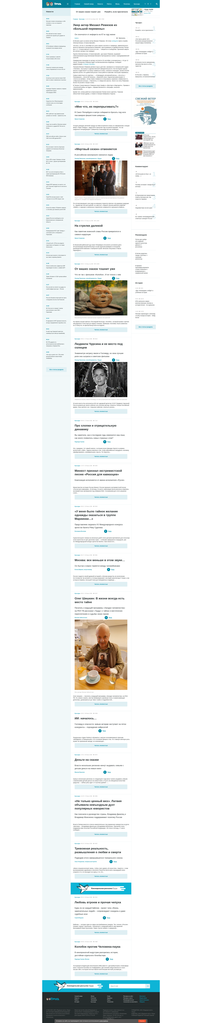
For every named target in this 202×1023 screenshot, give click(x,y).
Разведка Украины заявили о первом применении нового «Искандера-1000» (56, 90)
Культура (137, 4)
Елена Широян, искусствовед (83, 569)
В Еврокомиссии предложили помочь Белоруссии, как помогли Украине (145, 197)
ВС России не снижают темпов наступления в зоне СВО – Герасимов (54, 310)
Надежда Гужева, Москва (82, 959)
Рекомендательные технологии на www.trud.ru (130, 1000)
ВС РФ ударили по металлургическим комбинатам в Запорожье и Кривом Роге (55, 344)
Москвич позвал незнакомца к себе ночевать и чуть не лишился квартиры (55, 23)
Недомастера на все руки (143, 208)
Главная (77, 4)
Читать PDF (147, 13)
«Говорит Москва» (89, 64)
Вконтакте (143, 996)
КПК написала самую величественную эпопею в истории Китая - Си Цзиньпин (145, 303)
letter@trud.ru (110, 1019)
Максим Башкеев (80, 772)
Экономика (94, 1000)
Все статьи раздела (56, 369)
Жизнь (117, 4)
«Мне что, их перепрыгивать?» (96, 106)
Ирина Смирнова (80, 119)
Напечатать (122, 38)
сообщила (114, 41)
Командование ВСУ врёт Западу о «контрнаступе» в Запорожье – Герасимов (55, 232)
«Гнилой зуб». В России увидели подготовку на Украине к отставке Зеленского (55, 245)
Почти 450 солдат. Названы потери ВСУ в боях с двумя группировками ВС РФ (55, 161)
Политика (127, 4)
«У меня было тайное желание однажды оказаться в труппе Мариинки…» (96, 515)
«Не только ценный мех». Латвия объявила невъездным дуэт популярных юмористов (98, 804)
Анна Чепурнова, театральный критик (86, 861)
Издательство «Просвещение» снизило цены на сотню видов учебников (54, 103)
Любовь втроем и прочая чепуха (98, 902)
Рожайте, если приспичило (116, 12)
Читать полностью (101, 133)
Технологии (110, 1001)
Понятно (142, 1021)
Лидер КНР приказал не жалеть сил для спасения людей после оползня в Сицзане (56, 186)
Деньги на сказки (87, 759)
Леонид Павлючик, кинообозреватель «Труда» (88, 158)
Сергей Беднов (79, 917)
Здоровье (109, 998)
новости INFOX (140, 132)
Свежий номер (89, 4)
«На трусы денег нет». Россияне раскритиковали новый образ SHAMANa (55, 356)
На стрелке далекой (89, 225)
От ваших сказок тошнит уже (88, 12)
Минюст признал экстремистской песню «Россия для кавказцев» (98, 472)
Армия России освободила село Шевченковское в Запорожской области (55, 220)
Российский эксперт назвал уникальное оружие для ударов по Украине (55, 35)
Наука (108, 1000)
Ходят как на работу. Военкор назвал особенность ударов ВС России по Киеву (56, 126)
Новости (100, 4)
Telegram (142, 1001)
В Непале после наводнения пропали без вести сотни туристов (144, 64)
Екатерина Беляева (80, 531)
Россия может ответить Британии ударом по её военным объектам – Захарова (55, 148)
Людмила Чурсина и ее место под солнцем (99, 345)
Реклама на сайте (128, 996)
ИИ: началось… (86, 718)
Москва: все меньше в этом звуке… (100, 560)
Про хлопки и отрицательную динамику (95, 427)
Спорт (108, 996)
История (77, 1001)
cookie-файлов (103, 1021)
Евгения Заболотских (81, 617)
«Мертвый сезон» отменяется (96, 149)
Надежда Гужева (79, 441)
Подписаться (147, 986)
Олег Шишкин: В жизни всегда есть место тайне (100, 600)
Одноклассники (144, 1000)
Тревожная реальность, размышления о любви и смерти (98, 850)
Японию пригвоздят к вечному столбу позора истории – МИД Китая (145, 315)
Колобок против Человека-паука (97, 946)
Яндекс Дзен (143, 998)
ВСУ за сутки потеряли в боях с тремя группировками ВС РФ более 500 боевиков (55, 173)
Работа (109, 4)
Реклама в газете (128, 998)
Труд (108, 119)
